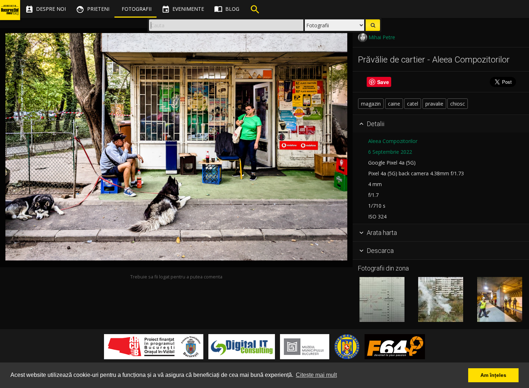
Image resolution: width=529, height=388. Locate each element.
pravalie (434, 103)
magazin (371, 103)
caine (394, 103)
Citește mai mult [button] (316, 375)
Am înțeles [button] (493, 375)
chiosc (457, 103)
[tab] (441, 124)
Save (383, 82)
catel (412, 103)
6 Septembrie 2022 (390, 151)
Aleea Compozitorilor (392, 141)
